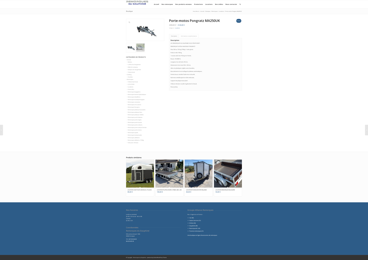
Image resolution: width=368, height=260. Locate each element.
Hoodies (130, 77)
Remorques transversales (135, 135)
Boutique (129, 11)
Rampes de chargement (134, 69)
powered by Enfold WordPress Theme (157, 257)
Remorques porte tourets (135, 122)
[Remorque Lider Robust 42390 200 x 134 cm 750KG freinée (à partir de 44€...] (366, 130)
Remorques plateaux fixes (135, 112)
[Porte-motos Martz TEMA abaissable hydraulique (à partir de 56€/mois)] (1, 130)
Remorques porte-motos (135, 130)
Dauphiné (192, 226)
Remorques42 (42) (194, 228)
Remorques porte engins (134, 120)
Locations (130, 87)
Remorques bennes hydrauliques (137, 94)
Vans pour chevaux (133, 142)
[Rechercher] (240, 4)
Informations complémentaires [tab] (189, 36)
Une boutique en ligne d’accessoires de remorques (202, 235)
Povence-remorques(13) (196, 231)
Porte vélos (131, 89)
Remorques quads (133, 132)
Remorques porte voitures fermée (137, 127)
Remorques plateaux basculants (136, 110)
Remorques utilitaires (134, 137)
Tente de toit (131, 72)
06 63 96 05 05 (130, 241)
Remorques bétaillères (134, 97)
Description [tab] (174, 36)
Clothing (129, 74)
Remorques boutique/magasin (136, 99)
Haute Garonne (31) (195, 220)
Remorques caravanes (134, 102)
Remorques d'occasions (134, 104)
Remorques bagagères (134, 92)
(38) (196, 226)
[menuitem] (156, 4)
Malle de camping (133, 67)
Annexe (129, 60)
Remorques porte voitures (135, 125)
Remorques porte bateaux (135, 117)
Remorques (130, 79)
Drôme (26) (192, 223)
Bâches (130, 62)
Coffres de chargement (134, 64)
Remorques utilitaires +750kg (136, 140)
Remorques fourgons (134, 107)
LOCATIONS (131, 84)
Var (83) (191, 218)
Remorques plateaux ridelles (136, 115)
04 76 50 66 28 (132, 239)
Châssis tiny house (133, 82)
